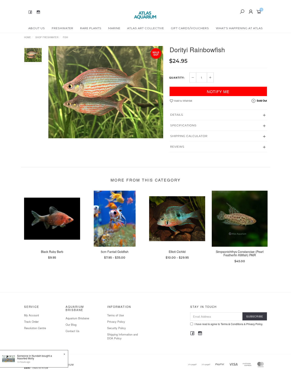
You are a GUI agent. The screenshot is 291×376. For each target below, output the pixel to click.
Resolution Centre (35, 328)
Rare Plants (90, 28)
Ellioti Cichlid (177, 251)
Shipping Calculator (188, 136)
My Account (31, 315)
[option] (105, 92)
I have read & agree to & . (228, 324)
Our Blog (71, 325)
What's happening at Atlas (239, 28)
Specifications (183, 125)
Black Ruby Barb (52, 251)
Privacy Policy (116, 322)
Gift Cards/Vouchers (190, 28)
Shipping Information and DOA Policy (122, 336)
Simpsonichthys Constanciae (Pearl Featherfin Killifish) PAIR (240, 253)
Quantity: (177, 77)
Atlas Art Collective (145, 28)
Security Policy (116, 328)
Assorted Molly (25, 358)
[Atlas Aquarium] (145, 11)
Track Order (31, 322)
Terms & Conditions (232, 324)
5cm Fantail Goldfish (114, 251)
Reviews (177, 146)
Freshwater (62, 28)
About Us (36, 28)
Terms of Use (115, 315)
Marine (114, 28)
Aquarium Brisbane (77, 318)
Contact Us (72, 331)
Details (176, 114)
